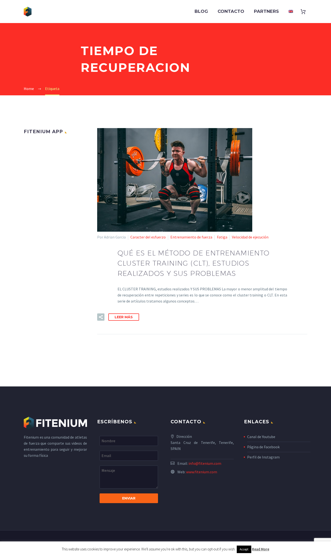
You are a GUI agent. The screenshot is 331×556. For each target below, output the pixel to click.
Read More (260, 549)
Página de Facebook (263, 446)
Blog (201, 11)
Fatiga (222, 237)
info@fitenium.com (205, 463)
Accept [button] (244, 549)
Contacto (231, 11)
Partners (266, 11)
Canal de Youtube (261, 436)
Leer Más (124, 317)
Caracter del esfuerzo (148, 237)
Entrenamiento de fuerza (191, 237)
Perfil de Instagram (263, 457)
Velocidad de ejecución (250, 237)
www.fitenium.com (201, 471)
